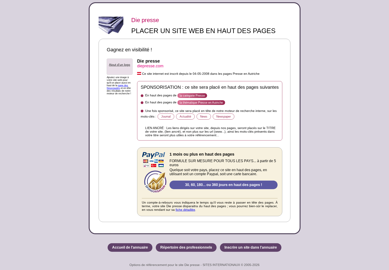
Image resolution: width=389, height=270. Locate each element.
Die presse (145, 20)
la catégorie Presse (192, 95)
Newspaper (223, 116)
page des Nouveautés (117, 86)
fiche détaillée (185, 209)
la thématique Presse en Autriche (201, 102)
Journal (166, 116)
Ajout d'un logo (119, 64)
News (203, 116)
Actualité (185, 116)
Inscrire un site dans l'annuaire (250, 247)
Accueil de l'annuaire (130, 247)
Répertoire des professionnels (186, 247)
